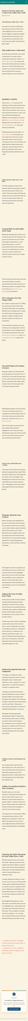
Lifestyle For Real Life (8, 2)
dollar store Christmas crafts (14, 120)
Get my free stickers (14, 1009)
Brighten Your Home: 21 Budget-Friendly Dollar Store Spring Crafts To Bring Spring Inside (13, 943)
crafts (11, 103)
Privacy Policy (23, 1018)
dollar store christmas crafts (10, 335)
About (18, 1018)
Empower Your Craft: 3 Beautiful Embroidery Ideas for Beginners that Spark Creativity (13, 950)
